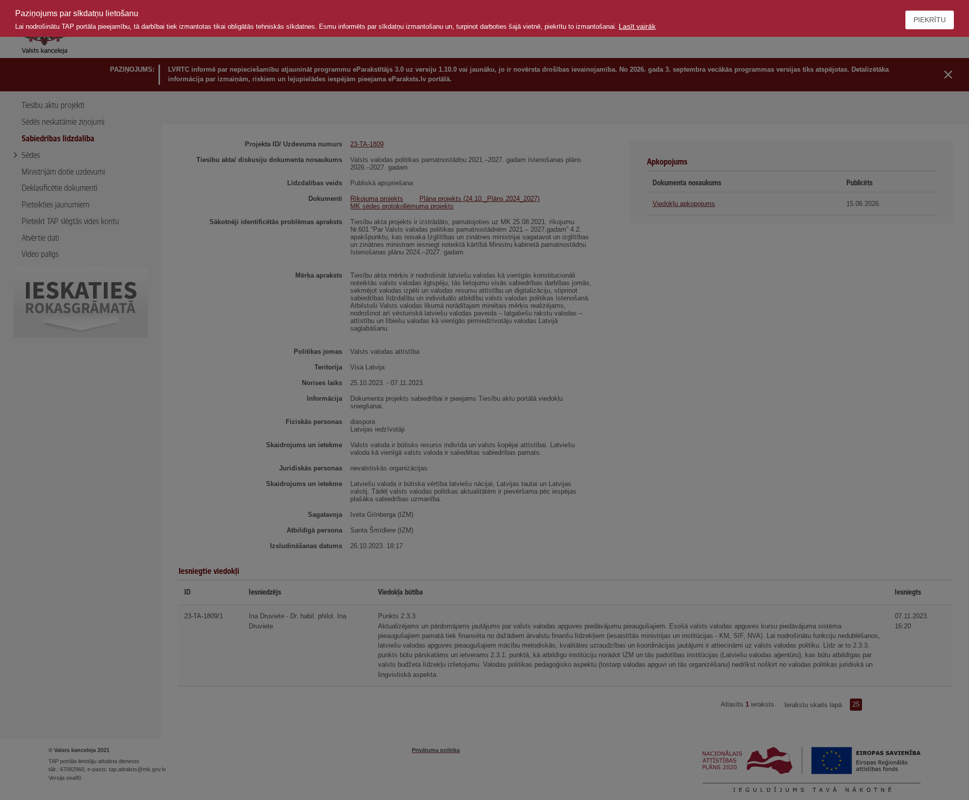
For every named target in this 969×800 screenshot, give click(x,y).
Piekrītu (929, 20)
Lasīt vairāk (637, 26)
